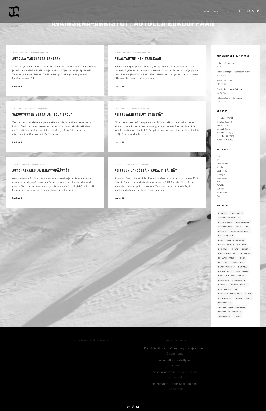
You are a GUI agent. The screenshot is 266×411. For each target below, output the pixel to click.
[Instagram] (249, 11)
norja (241, 276)
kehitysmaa (244, 253)
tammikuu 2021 (224, 118)
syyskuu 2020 (223, 125)
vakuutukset (224, 303)
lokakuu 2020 (223, 121)
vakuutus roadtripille (229, 311)
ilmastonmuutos (226, 253)
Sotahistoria (225, 298)
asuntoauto (236, 213)
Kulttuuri (223, 262)
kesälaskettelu (226, 258)
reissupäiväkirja (239, 285)
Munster (230, 276)
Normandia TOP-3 (225, 80)
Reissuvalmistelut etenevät (139, 114)
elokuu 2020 (222, 128)
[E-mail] (258, 11)
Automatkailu (225, 222)
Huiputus (223, 249)
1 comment (175, 365)
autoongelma (242, 222)
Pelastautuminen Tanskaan (138, 58)
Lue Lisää (17, 86)
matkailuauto (225, 271)
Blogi (239, 227)
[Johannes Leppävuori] (14, 11)
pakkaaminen (238, 280)
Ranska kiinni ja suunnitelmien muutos (234, 71)
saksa (248, 294)
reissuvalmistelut (227, 289)
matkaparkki (242, 271)
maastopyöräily (226, 267)
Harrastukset (223, 163)
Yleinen (220, 196)
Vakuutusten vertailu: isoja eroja (42, 114)
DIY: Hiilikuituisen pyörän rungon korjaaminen (174, 348)
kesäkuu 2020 (223, 132)
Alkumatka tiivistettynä (174, 360)
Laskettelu (222, 170)
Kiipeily (220, 167)
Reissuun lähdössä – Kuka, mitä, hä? (146, 170)
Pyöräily (220, 185)
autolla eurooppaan (228, 218)
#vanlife (222, 213)
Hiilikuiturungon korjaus (231, 240)
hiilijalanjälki (226, 235)
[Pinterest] (253, 11)
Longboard (222, 178)
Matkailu (242, 267)
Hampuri (222, 231)
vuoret (236, 316)
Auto (219, 156)
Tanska (238, 298)
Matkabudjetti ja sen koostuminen (174, 383)
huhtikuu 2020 (223, 139)
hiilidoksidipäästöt (240, 231)
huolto (234, 249)
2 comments (175, 353)
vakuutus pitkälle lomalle (231, 307)
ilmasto (246, 249)
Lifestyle (221, 174)
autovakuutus (225, 227)
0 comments (175, 377)
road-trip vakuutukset (230, 294)
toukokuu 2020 (224, 136)
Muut (219, 181)
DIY (218, 160)
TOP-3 (249, 298)
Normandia (223, 280)
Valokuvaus (222, 192)
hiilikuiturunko (226, 244)
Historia (241, 244)
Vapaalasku (224, 316)
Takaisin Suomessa (226, 63)
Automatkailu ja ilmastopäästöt (41, 170)
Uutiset (220, 188)
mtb (220, 276)
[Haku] (239, 11)
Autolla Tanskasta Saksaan (36, 58)
